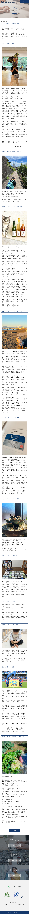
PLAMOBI (14, 875)
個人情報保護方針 (14, 902)
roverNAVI (14, 860)
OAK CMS (14, 845)
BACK (14, 830)
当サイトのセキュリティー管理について (14, 904)
